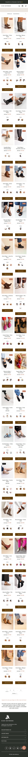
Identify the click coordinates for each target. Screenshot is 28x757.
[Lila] (4, 416)
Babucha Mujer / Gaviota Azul (20, 72)
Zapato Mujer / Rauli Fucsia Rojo (7, 336)
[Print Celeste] (11, 343)
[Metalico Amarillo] (7, 343)
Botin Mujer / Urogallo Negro (21, 593)
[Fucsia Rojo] (4, 343)
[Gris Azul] (7, 83)
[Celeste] (20, 307)
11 (20, 690)
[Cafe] (4, 304)
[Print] (9, 228)
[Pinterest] (6, 748)
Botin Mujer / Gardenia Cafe (7, 296)
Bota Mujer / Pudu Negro (20, 336)
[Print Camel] (11, 80)
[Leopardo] (7, 452)
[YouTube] (17, 748)
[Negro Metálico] (11, 192)
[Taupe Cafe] (7, 80)
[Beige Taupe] (20, 80)
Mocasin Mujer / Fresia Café (20, 520)
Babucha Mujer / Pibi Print (7, 593)
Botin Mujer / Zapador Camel (7, 632)
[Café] (4, 492)
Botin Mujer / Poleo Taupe (7, 36)
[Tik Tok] (14, 748)
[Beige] (5, 156)
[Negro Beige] (24, 452)
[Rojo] (4, 80)
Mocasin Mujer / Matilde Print (7, 220)
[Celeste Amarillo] (22, 380)
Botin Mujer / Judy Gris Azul (7, 257)
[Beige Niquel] (20, 452)
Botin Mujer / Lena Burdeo (7, 556)
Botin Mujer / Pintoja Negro (20, 632)
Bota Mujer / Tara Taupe (7, 520)
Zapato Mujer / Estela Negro (7, 408)
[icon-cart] (22, 5)
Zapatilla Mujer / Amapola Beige (7, 148)
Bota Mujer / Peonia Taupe (20, 111)
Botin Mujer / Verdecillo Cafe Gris (20, 148)
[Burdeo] (5, 228)
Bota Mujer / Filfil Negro (7, 111)
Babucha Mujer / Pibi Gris (20, 296)
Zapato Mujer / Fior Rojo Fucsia (20, 372)
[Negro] (5, 44)
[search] (19, 5)
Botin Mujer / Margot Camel (20, 668)
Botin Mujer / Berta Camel (7, 184)
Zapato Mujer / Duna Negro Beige (20, 444)
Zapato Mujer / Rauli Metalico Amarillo (20, 556)
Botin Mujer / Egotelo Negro (21, 257)
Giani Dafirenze (16, 754)
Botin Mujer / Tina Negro (20, 184)
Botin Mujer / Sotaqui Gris (7, 668)
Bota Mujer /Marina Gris (20, 36)
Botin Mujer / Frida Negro (20, 408)
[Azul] (24, 80)
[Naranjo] (4, 489)
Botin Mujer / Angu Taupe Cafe (7, 72)
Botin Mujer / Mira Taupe (20, 481)
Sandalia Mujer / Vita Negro (20, 220)
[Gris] (19, 44)
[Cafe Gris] (20, 156)
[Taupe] (9, 44)
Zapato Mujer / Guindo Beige (7, 481)
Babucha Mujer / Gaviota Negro (7, 372)
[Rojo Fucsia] (19, 380)
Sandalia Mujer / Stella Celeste (7, 444)
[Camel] (7, 192)
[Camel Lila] (17, 452)
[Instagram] (10, 748)
